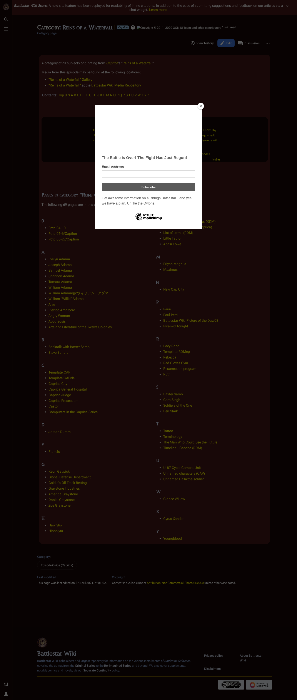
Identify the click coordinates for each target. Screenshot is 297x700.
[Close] (200, 106)
